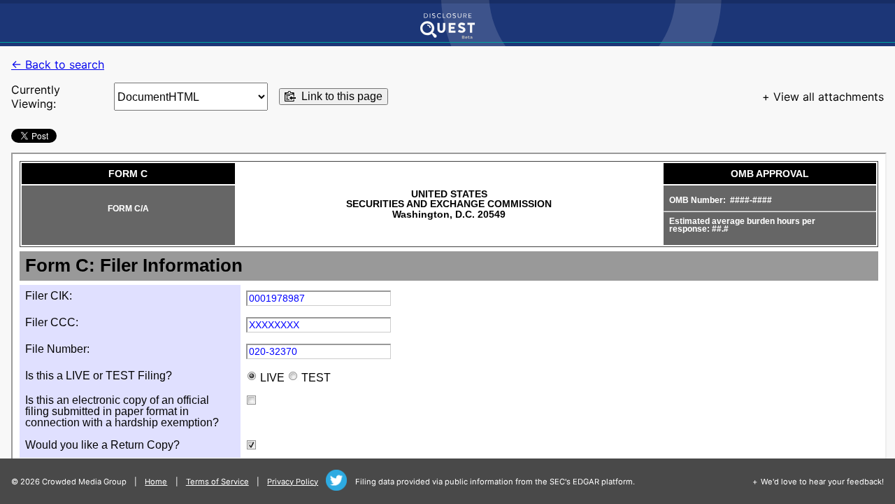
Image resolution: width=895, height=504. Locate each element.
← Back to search (57, 64)
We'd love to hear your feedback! (822, 481)
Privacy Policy (292, 481)
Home (156, 481)
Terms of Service (217, 481)
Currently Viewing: (35, 97)
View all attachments (828, 97)
